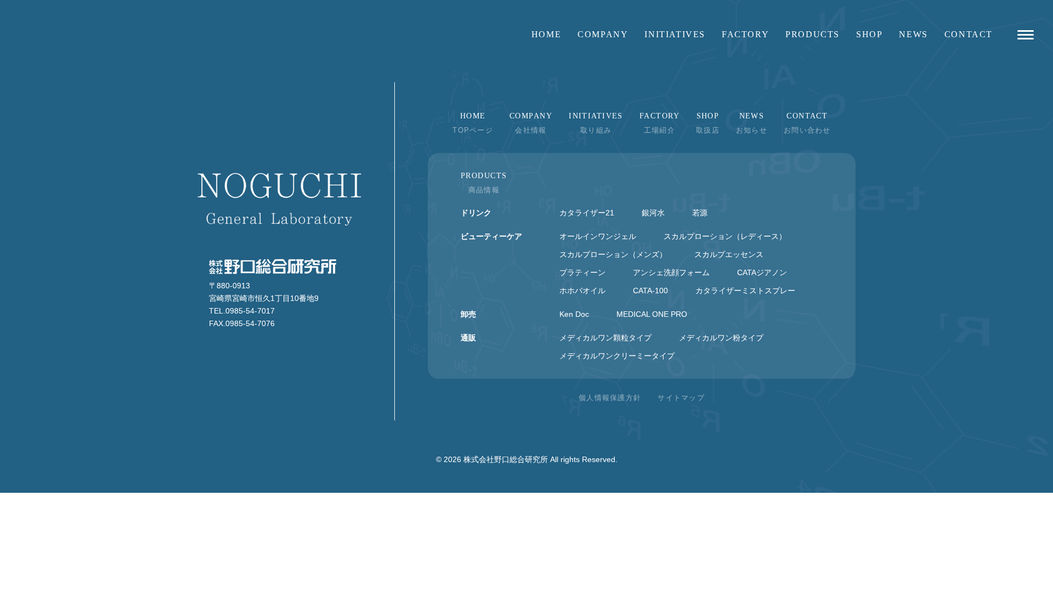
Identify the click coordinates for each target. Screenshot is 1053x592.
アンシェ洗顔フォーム (671, 272)
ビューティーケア (491, 236)
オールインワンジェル (597, 236)
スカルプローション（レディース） (725, 236)
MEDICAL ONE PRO (651, 314)
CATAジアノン (762, 272)
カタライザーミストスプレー (745, 290)
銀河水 (653, 212)
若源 (699, 212)
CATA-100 (650, 290)
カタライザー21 (586, 212)
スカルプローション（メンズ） (613, 254)
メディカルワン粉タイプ (721, 337)
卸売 (468, 314)
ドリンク (476, 212)
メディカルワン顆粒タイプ (605, 337)
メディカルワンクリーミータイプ (617, 355)
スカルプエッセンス (728, 254)
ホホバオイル (582, 290)
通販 (468, 337)
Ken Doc (574, 314)
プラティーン (582, 272)
